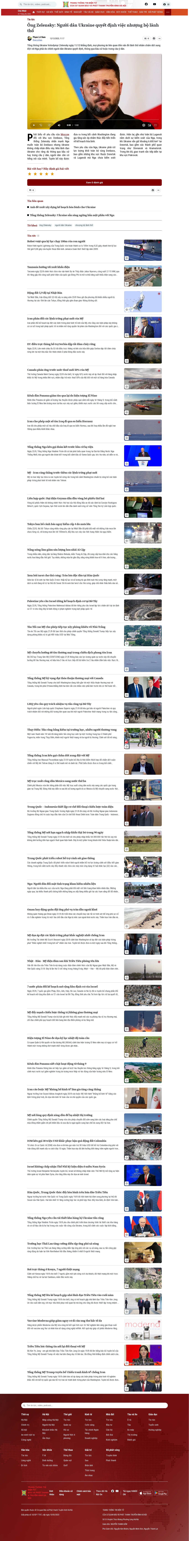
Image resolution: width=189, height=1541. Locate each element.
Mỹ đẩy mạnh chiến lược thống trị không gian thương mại (62, 1012)
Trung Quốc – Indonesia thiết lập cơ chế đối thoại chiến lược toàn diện (70, 806)
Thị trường (132, 1435)
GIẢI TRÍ (143, 12)
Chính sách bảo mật (84, 1493)
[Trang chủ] (33, 12)
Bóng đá (67, 1455)
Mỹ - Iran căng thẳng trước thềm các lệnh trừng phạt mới (62, 472)
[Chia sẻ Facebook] (154, 38)
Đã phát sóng (113, 1449)
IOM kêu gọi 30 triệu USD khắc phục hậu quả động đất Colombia (66, 1141)
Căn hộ (109, 1430)
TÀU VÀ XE (89, 12)
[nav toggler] (168, 12)
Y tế (44, 1455)
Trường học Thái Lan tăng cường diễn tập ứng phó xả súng (63, 1243)
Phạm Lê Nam (39, 37)
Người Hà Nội (48, 1425)
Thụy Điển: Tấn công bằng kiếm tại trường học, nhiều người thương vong (72, 729)
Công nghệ (26, 1439)
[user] (166, 4)
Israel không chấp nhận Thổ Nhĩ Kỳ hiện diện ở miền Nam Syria (66, 1166)
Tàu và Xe (132, 1414)
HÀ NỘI (49, 12)
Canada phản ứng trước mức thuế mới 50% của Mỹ (58, 370)
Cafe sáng (89, 1425)
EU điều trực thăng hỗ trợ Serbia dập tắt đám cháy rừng (61, 344)
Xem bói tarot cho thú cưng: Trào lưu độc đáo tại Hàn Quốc (63, 575)
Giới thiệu (51, 1493)
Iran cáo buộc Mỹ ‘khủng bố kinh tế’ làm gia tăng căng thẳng (64, 1089)
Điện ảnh (89, 1465)
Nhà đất (110, 1414)
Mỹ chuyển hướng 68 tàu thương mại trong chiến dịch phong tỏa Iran (69, 652)
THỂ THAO (133, 12)
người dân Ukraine (63, 225)
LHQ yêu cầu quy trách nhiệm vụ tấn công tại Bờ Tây (59, 704)
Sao (86, 1460)
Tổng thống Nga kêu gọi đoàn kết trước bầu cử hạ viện (60, 447)
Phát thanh (111, 1460)
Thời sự (25, 1414)
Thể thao (68, 1449)
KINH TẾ (68, 12)
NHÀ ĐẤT (78, 12)
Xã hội (24, 1430)
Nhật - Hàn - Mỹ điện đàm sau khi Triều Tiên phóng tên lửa (63, 961)
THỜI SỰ (41, 12)
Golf (66, 1465)
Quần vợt (68, 1460)
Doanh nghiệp (91, 1438)
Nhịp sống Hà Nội (50, 1420)
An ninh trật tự (28, 1435)
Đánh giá (131, 1439)
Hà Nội (24, 1420)
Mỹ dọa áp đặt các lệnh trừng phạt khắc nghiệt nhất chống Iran (65, 935)
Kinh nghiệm (111, 1439)
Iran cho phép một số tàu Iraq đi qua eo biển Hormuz (60, 421)
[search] (21, 4)
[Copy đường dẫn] (159, 38)
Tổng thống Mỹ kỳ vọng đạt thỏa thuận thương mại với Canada (65, 678)
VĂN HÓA (110, 12)
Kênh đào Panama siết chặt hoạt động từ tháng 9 (56, 1064)
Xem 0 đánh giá (94, 182)
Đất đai (109, 1435)
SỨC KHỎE (121, 12)
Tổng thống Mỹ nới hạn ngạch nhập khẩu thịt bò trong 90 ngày (65, 832)
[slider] (94, 119)
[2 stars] (35, 174)
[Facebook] (146, 4)
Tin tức (31, 19)
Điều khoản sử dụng (66, 1493)
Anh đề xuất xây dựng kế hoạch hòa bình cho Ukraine (63, 207)
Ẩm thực (46, 1438)
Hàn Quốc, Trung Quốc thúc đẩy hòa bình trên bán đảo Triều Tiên (67, 1192)
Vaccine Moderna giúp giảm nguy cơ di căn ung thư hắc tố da (64, 1320)
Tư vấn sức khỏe (50, 1465)
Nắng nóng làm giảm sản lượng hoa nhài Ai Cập (56, 549)
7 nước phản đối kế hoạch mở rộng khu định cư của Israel (62, 986)
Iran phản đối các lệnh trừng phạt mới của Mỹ (55, 318)
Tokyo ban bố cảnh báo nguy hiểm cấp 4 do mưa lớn (58, 524)
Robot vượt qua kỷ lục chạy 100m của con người (56, 241)
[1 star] (29, 174)
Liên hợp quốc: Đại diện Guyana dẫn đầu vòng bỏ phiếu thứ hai (65, 498)
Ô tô (129, 1420)
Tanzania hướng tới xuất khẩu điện (48, 267)
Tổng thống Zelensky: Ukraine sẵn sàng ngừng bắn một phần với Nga (72, 215)
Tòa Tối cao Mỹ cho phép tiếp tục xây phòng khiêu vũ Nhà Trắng (66, 627)
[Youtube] (154, 4)
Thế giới (68, 1414)
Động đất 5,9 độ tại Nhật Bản (44, 293)
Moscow (65, 134)
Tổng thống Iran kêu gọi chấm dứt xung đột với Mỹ (58, 755)
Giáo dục (152, 1414)
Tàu (129, 1425)
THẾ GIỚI (58, 12)
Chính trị (25, 1425)
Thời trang (90, 1470)
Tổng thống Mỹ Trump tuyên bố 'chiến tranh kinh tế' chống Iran (66, 1372)
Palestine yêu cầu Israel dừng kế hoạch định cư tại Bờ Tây (62, 601)
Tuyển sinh (153, 1425)
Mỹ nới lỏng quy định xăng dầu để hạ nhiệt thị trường (59, 1115)
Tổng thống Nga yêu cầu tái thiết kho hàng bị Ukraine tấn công (65, 1218)
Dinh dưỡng (47, 1460)
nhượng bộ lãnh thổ (84, 225)
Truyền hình (111, 1455)
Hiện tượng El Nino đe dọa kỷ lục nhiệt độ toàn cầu (58, 1038)
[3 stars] (41, 174)
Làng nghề (26, 1460)
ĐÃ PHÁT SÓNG (155, 12)
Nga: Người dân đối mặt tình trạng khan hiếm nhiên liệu (61, 884)
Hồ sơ (66, 1430)
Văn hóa (25, 1449)
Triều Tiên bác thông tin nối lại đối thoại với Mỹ (56, 1346)
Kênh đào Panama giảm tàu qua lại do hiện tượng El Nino (62, 395)
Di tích (24, 1465)
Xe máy (130, 1430)
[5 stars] (52, 174)
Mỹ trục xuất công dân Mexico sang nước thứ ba (56, 781)
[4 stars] (46, 174)
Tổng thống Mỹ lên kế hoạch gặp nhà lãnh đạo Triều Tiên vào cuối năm (70, 1295)
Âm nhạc (89, 1475)
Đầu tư (109, 1425)
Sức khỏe (47, 1449)
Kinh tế (88, 1414)
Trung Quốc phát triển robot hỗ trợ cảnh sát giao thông (61, 858)
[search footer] (24, 1405)
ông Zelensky (45, 225)
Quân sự (67, 1425)
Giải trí (88, 1449)
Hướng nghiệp (154, 1430)
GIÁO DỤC (100, 12)
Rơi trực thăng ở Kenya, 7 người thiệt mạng (53, 1269)
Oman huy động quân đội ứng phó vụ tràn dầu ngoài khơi (62, 909)
